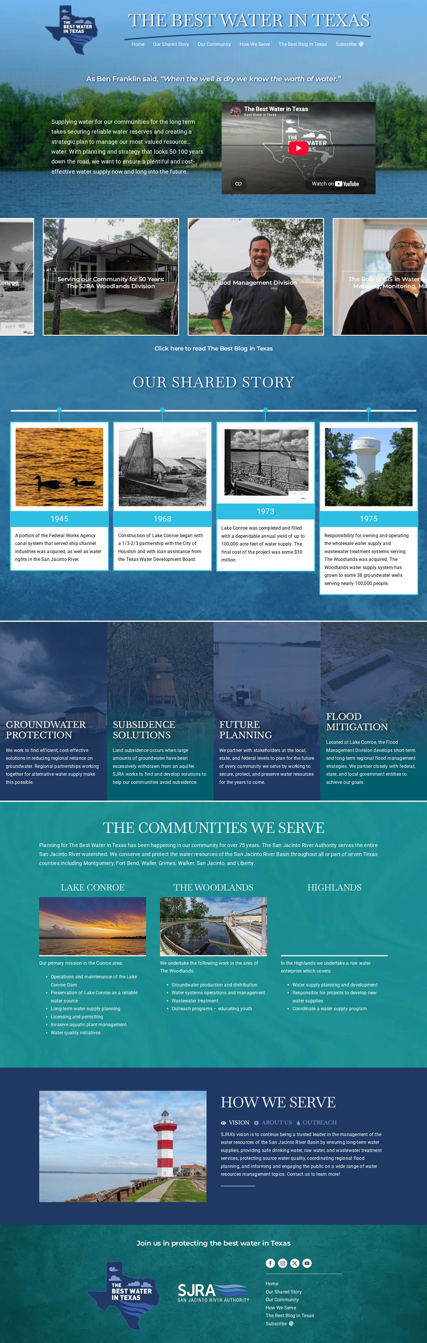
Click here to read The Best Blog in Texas (214, 348)
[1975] (162, 467)
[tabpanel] (304, 1155)
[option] (184, 277)
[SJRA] (213, 1279)
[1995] (265, 467)
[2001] (368, 467)
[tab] (237, 1121)
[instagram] (282, 1263)
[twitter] (294, 1263)
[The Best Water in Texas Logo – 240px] (71, 5)
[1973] (59, 463)
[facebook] (270, 1263)
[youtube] (307, 1263)
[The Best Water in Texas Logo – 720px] (123, 1260)
